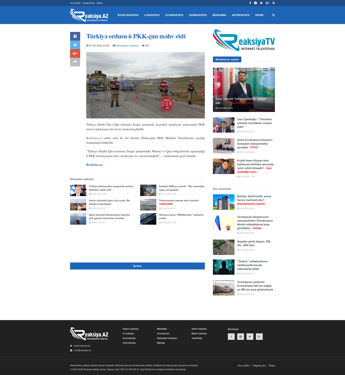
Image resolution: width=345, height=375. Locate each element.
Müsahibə (219, 15)
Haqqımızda (89, 3)
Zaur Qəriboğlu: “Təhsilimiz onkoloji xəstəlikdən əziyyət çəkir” (254, 123)
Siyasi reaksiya (128, 15)
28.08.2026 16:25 (246, 208)
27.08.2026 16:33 (246, 250)
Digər (259, 15)
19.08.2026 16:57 (98, 208)
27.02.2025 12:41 (225, 108)
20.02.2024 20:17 (246, 131)
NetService (150, 369)
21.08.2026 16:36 (168, 194)
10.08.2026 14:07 (168, 208)
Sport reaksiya (199, 329)
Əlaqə (100, 3)
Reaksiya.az (94, 138)
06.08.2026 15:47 (98, 222)
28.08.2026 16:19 (246, 274)
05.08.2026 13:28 (168, 222)
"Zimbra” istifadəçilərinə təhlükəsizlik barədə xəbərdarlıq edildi (252, 265)
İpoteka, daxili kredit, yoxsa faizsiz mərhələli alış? (254, 200)
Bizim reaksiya (199, 333)
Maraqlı (161, 343)
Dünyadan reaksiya (127, 45)
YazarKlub (197, 338)
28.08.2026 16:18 (246, 294)
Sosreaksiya (198, 15)
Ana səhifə (75, 3)
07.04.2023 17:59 (246, 176)
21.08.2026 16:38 (98, 194)
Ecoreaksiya (174, 15)
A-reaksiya (152, 15)
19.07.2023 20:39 (246, 152)
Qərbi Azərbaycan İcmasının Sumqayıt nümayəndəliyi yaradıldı (254, 143)
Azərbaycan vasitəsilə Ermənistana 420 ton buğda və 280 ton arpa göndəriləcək (255, 285)
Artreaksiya (241, 15)
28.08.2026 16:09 (246, 233)
